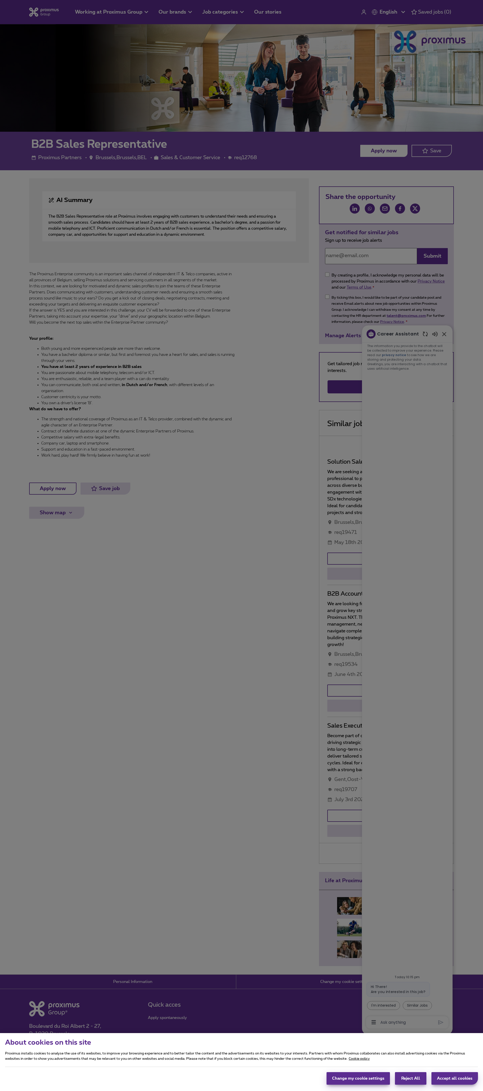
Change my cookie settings (358, 1078)
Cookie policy (359, 1059)
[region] (241, 1062)
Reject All (410, 1078)
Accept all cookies (454, 1078)
